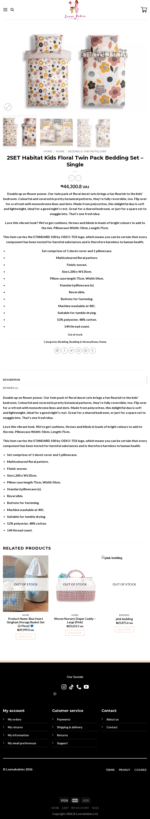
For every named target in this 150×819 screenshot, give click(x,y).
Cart (65, 808)
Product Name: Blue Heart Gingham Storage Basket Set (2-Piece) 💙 (26, 622)
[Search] (12, 9)
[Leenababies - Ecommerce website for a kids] (75, 10)
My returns (15, 727)
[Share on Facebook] (64, 350)
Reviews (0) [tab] (10, 388)
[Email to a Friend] (78, 350)
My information (18, 735)
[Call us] (78, 687)
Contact (112, 727)
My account (80, 808)
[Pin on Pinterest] (85, 350)
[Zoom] (8, 107)
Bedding (63, 341)
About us (112, 719)
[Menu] (5, 10)
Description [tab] (11, 379)
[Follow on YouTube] (86, 687)
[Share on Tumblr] (92, 350)
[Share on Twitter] (71, 350)
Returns (62, 735)
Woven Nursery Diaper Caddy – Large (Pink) (75, 620)
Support (62, 743)
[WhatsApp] (55, 694)
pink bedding (124, 619)
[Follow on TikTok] (71, 687)
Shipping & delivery (69, 727)
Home (48, 151)
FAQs (95, 808)
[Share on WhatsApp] (57, 350)
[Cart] (144, 10)
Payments (63, 719)
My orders (14, 719)
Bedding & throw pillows (87, 151)
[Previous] (10, 69)
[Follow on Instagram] (63, 687)
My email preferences (22, 743)
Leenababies (15, 769)
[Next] (139, 69)
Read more (25, 636)
